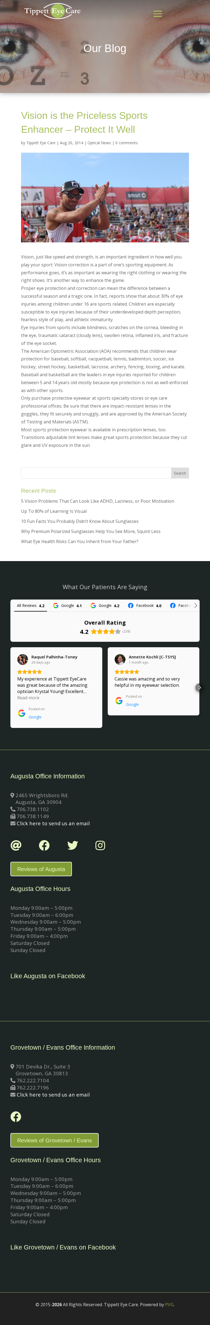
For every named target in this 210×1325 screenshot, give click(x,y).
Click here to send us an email (53, 823)
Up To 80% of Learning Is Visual (54, 511)
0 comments (126, 142)
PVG (169, 1305)
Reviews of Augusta (41, 869)
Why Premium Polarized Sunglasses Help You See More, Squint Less (91, 531)
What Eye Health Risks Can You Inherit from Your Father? (79, 541)
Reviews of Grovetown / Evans (54, 1140)
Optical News (99, 142)
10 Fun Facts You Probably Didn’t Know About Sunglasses (80, 521)
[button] (10, 687)
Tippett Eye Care (41, 142)
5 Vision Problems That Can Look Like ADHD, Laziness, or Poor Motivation (97, 501)
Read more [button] (28, 698)
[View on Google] (22, 659)
